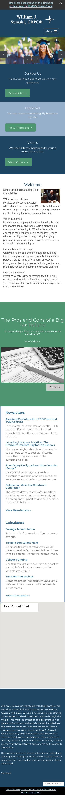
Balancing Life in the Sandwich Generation (26, 486)
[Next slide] (61, 54)
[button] (51, 31)
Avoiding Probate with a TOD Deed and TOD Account (31, 420)
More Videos (32, 341)
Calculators (15, 523)
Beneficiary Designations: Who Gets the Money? (31, 467)
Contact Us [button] (16, 93)
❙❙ (36, 59)
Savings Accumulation (20, 529)
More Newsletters (18, 510)
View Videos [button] (16, 162)
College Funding (16, 559)
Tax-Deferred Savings (20, 576)
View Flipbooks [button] (19, 127)
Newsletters (15, 412)
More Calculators (18, 595)
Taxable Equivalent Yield (22, 542)
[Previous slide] (3, 54)
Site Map (6, 773)
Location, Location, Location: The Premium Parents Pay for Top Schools (30, 444)
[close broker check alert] (60, 3)
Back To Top (52, 783)
